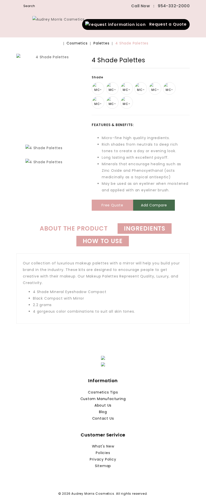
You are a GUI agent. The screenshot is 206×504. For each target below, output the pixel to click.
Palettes (101, 43)
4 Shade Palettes (131, 43)
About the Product (74, 228)
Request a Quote (166, 24)
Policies (103, 452)
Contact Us (103, 418)
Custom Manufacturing (103, 398)
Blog (103, 411)
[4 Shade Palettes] (50, 96)
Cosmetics (77, 43)
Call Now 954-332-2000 (160, 6)
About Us (103, 405)
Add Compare (154, 205)
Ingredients (144, 228)
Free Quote (112, 205)
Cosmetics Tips (103, 392)
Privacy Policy (103, 459)
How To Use (103, 241)
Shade (98, 77)
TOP (194, 492)
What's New (103, 446)
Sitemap (103, 465)
